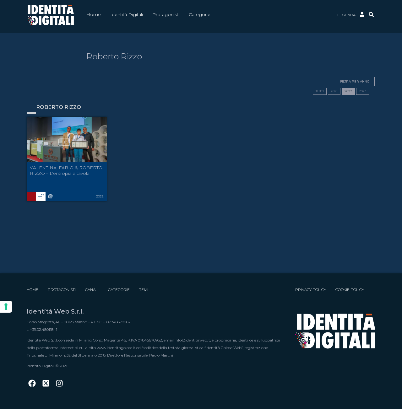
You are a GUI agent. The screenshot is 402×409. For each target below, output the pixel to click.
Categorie (119, 289)
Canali (92, 289)
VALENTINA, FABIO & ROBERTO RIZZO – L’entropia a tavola (66, 170)
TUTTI (320, 91)
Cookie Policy (349, 289)
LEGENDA (346, 15)
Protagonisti (62, 289)
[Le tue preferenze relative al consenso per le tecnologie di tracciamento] (6, 307)
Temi (143, 289)
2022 (348, 91)
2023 (362, 91)
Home (32, 289)
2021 (334, 91)
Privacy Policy (310, 289)
